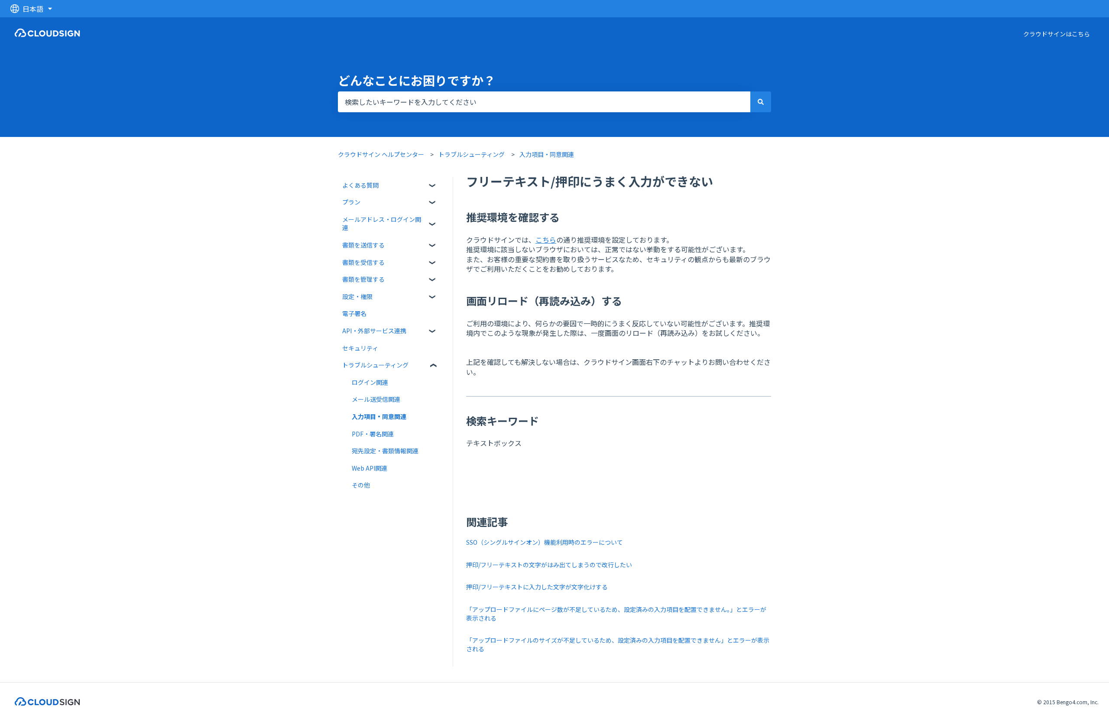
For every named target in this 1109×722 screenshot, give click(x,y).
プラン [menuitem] (351, 202)
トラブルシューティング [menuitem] (375, 365)
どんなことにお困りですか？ (417, 80)
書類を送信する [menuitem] (363, 245)
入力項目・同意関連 (546, 154)
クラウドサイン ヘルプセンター (381, 154)
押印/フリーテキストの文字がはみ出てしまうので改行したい (549, 564)
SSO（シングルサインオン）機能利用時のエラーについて (545, 542)
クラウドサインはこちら (1056, 33)
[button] (433, 186)
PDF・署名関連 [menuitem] (373, 433)
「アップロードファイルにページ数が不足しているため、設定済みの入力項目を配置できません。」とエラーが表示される (616, 613)
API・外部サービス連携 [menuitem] (374, 330)
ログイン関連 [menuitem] (370, 382)
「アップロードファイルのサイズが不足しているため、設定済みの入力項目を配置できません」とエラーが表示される (617, 644)
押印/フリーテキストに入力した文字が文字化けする (537, 586)
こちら (545, 239)
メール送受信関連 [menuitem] (376, 399)
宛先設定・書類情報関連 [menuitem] (385, 450)
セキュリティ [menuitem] (360, 348)
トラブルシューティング (471, 154)
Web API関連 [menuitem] (369, 468)
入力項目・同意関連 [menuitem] (379, 416)
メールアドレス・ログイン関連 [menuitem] (381, 223)
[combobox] (544, 101)
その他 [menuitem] (361, 485)
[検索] (760, 101)
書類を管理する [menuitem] (363, 279)
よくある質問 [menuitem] (360, 185)
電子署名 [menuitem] (354, 313)
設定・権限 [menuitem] (357, 296)
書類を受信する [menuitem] (363, 262)
